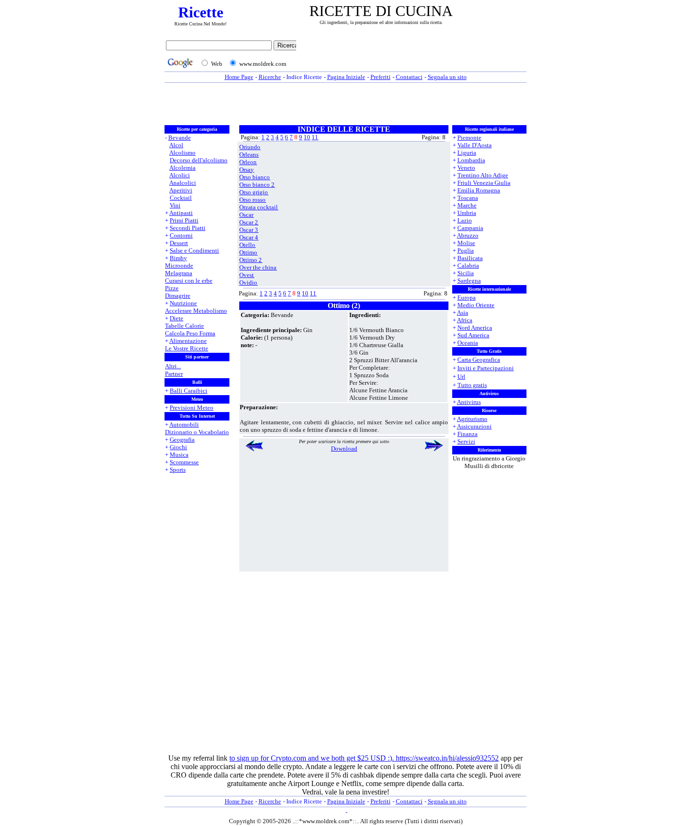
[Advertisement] (414, 55)
